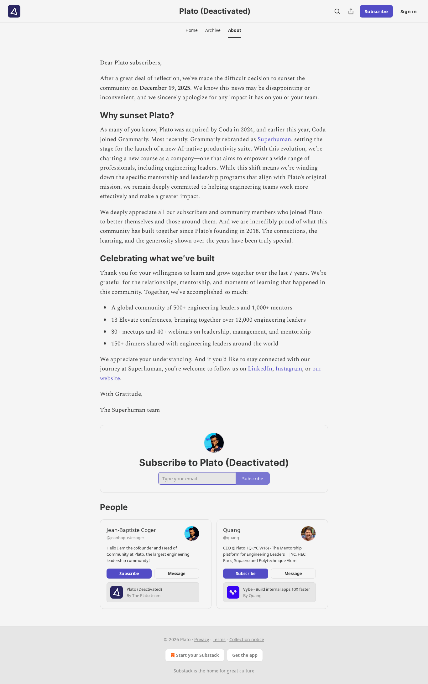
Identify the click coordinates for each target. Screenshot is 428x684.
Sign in (408, 11)
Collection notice (246, 639)
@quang (231, 537)
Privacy (201, 639)
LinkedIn (260, 368)
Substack (183, 671)
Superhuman (274, 139)
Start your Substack (197, 655)
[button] (191, 30)
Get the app (245, 655)
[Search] (337, 11)
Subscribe (376, 11)
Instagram (288, 368)
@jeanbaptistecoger (125, 537)
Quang (231, 529)
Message (176, 573)
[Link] (91, 115)
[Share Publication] (351, 11)
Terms (219, 639)
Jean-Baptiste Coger (131, 529)
